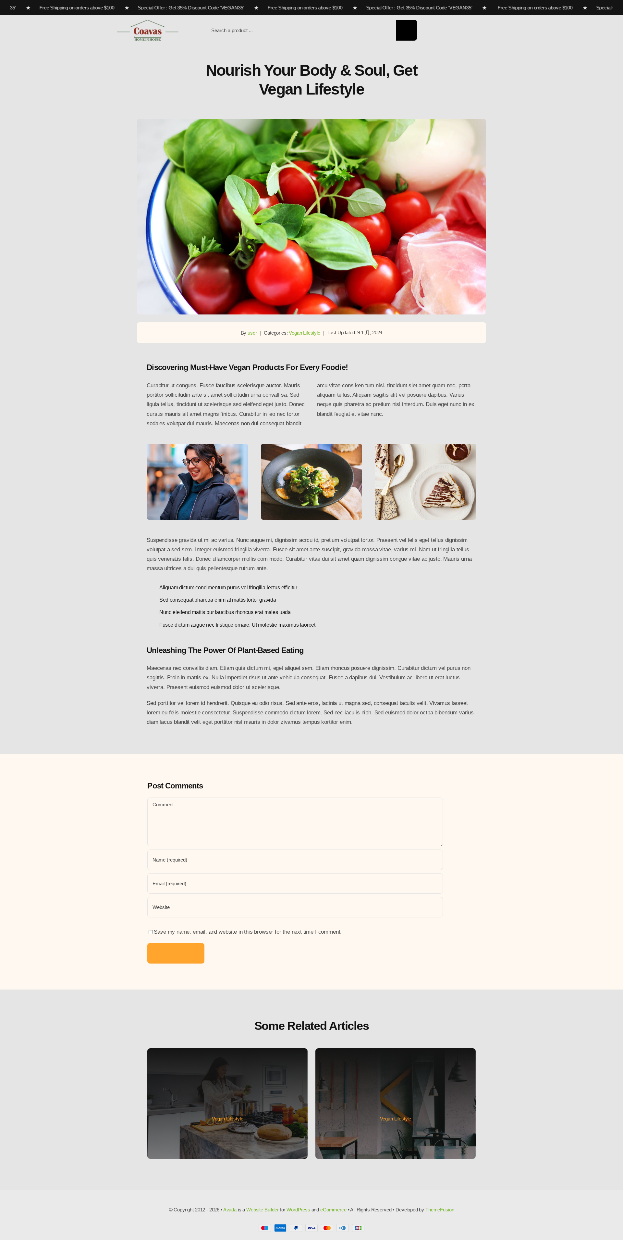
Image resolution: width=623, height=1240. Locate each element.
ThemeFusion (439, 1209)
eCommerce (333, 1209)
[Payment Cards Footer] (311, 1227)
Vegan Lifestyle (304, 333)
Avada (230, 1209)
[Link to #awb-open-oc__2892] (504, 31)
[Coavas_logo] (147, 22)
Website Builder (262, 1209)
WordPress (298, 1209)
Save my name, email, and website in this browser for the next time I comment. (248, 932)
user (252, 333)
